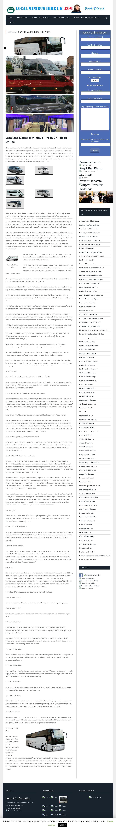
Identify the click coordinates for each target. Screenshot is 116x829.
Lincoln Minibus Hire (86, 416)
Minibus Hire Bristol (86, 548)
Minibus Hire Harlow (86, 482)
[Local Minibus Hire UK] (58, 7)
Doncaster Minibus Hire (87, 303)
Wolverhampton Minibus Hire (89, 462)
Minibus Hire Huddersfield (88, 361)
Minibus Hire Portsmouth (87, 381)
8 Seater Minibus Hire (13, 622)
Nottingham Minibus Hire (87, 509)
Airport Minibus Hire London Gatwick (91, 256)
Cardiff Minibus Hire (86, 311)
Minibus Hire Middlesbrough (86, 18)
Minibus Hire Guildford (87, 350)
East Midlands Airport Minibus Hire (91, 295)
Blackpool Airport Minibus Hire (89, 322)
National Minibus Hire (56, 148)
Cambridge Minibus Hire (87, 404)
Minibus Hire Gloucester (87, 470)
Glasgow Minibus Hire (86, 357)
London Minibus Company (88, 369)
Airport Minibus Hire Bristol (88, 314)
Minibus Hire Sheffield (86, 427)
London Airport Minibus (87, 260)
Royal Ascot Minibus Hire (87, 400)
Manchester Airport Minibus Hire (90, 241)
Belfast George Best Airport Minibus (91, 334)
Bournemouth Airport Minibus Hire (91, 318)
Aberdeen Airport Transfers (88, 338)
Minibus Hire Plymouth (87, 501)
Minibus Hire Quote (40, 18)
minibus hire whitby (42, 483)
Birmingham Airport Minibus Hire (90, 326)
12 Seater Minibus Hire (13, 649)
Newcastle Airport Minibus (88, 237)
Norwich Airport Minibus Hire (89, 229)
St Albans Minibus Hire (87, 493)
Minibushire (22, 18)
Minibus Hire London (86, 408)
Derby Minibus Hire (85, 532)
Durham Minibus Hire (86, 396)
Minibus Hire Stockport (87, 455)
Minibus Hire (17, 682)
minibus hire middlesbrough (21, 401)
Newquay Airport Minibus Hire (89, 233)
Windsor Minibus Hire (86, 439)
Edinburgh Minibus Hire (87, 365)
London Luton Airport (86, 248)
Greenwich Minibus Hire (87, 451)
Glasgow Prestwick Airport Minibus (91, 279)
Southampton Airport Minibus (89, 225)
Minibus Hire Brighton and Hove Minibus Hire (94, 556)
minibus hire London (38, 505)
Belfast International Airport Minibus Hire (93, 330)
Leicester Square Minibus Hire (89, 486)
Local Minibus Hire (23, 148)
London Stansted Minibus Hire (89, 244)
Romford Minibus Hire (86, 423)
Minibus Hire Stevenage (87, 377)
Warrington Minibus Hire (87, 353)
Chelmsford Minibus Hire (87, 420)
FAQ (105, 18)
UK (14, 151)
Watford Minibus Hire (86, 412)
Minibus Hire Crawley (86, 478)
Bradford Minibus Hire (86, 552)
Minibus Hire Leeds (61, 18)
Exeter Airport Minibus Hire (88, 287)
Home (10, 18)
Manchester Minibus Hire (88, 517)
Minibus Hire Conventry (87, 307)
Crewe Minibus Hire (86, 443)
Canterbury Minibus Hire (87, 544)
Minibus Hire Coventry (86, 536)
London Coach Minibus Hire (88, 346)
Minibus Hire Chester (86, 540)
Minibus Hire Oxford (86, 384)
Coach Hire (16, 695)
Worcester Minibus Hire (87, 458)
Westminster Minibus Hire (88, 373)
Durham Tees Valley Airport (88, 299)
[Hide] (5, 48)
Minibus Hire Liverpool (87, 521)
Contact (12, 22)
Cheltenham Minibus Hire (88, 466)
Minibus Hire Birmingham (87, 560)
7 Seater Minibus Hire (13, 608)
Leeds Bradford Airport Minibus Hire (91, 268)
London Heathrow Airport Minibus (90, 252)
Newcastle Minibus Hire (31, 257)
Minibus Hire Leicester (86, 392)
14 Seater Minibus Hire (13, 666)
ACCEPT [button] (63, 825)
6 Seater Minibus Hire (13, 597)
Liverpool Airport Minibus (87, 264)
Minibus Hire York (65, 254)
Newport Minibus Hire (86, 474)
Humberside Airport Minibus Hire (90, 275)
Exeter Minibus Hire (86, 529)
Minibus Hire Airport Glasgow (89, 283)
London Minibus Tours (87, 342)
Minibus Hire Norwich (86, 513)
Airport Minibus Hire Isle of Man (90, 272)
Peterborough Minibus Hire (88, 505)
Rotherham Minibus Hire (87, 490)
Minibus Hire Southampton (88, 497)
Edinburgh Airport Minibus (88, 291)
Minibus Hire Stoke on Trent (88, 431)
